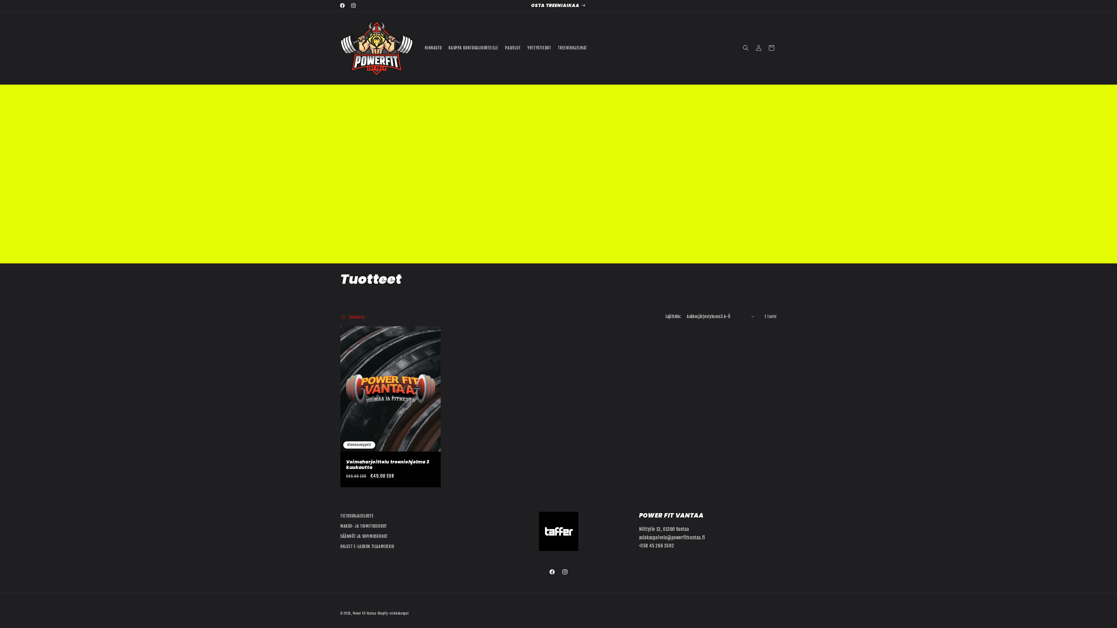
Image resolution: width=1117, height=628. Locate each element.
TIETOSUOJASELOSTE (356, 515)
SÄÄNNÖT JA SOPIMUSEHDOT (364, 536)
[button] (745, 48)
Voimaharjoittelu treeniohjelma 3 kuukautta (387, 464)
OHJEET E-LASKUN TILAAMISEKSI (367, 546)
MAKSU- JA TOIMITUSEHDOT (363, 526)
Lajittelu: (673, 316)
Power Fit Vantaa (364, 613)
